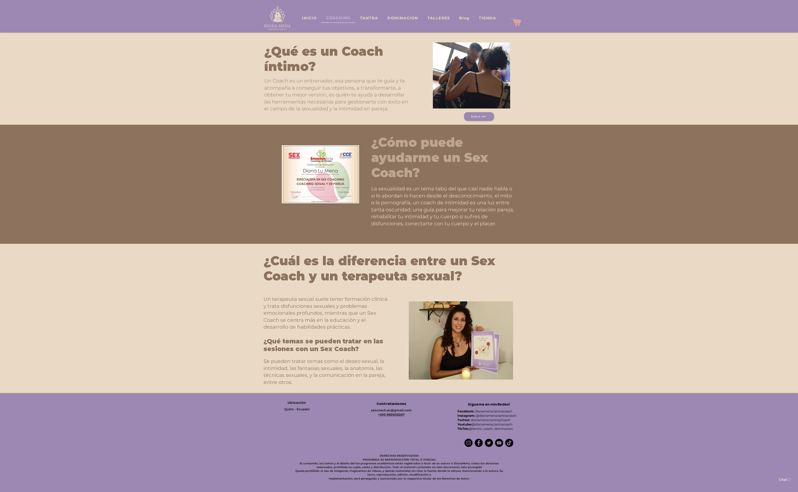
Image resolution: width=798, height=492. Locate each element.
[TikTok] (509, 443)
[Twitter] (489, 443)
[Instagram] (468, 443)
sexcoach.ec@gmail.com (391, 410)
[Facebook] (479, 443)
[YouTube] (499, 443)
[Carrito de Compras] (516, 22)
